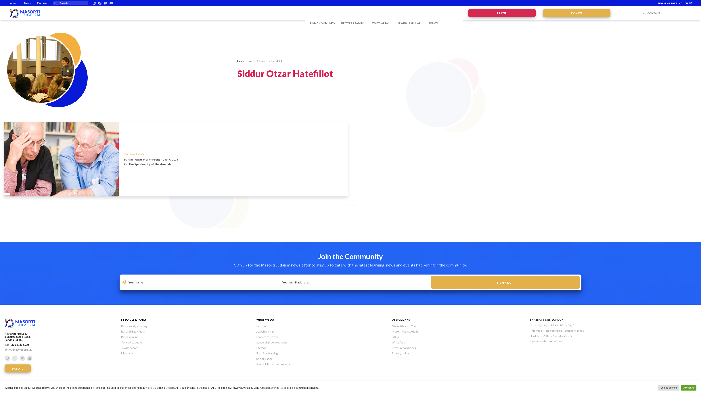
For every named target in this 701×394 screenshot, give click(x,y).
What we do (381, 23)
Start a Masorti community (273, 364)
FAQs (395, 337)
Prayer (502, 13)
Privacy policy (400, 353)
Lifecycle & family (352, 23)
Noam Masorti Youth (673, 3)
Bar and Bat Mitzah (133, 331)
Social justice (264, 358)
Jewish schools (130, 347)
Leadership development (271, 342)
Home (240, 61)
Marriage (127, 353)
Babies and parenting (134, 326)
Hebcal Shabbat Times (551, 341)
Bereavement (129, 337)
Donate (42, 3)
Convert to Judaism (133, 342)
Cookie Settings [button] (668, 387)
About (14, 3)
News (27, 3)
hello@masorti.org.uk (18, 349)
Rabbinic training (267, 353)
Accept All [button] (688, 387)
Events (433, 23)
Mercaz (261, 347)
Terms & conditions (404, 347)
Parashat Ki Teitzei (573, 330)
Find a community (322, 23)
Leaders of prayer (267, 337)
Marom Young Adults (405, 331)
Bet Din (261, 326)
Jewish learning (409, 23)
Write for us (399, 342)
